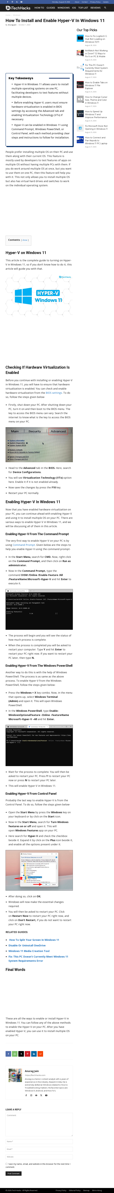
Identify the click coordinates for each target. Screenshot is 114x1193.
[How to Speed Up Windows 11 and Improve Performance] (80, 113)
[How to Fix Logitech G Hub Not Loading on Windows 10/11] (80, 38)
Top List (83, 7)
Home (8, 15)
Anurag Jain (12, 25)
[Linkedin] (34, 1054)
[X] (17, 2)
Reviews (96, 7)
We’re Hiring (97, 1190)
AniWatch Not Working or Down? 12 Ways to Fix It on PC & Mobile (96, 53)
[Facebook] (8, 2)
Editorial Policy (74, 1190)
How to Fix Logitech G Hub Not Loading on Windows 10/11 (96, 39)
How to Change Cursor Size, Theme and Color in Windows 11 (96, 100)
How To (39, 7)
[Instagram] (32, 1095)
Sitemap (86, 1190)
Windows (64, 7)
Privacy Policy (95, 2)
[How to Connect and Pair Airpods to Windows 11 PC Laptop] (80, 139)
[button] (105, 7)
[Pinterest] (12, 2)
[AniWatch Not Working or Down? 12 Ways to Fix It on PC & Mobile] (80, 52)
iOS (74, 7)
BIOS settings (54, 392)
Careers (105, 2)
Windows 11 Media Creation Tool (28, 951)
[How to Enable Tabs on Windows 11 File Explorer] (80, 84)
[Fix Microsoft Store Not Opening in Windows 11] (80, 128)
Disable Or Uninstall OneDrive (27, 945)
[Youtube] (21, 2)
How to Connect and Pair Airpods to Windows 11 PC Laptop (96, 140)
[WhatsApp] (15, 1054)
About (77, 2)
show (24, 240)
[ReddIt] (40, 1054)
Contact (85, 2)
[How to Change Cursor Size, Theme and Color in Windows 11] (80, 99)
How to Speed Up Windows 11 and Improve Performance (96, 114)
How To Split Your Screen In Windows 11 (33, 939)
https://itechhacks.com (35, 1075)
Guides (51, 7)
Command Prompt (24, 545)
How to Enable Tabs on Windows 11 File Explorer (96, 85)
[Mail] (37, 1095)
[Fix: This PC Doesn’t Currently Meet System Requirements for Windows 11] (80, 67)
